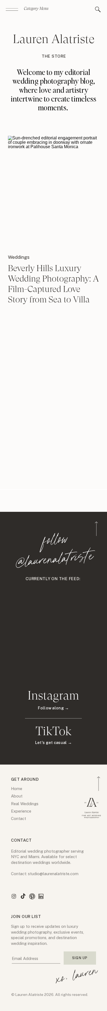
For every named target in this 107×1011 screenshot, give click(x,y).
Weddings (19, 257)
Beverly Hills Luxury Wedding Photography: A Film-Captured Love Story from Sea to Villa (53, 284)
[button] (98, 9)
